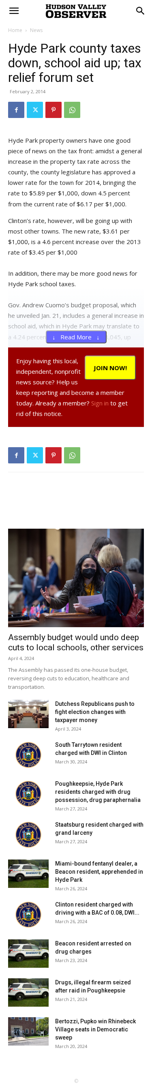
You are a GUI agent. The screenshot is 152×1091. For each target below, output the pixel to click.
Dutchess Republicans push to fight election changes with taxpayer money (95, 712)
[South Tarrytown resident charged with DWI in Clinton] (28, 755)
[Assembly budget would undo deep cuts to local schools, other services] (76, 578)
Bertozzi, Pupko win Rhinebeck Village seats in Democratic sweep (95, 1029)
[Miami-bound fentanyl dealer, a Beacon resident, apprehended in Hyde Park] (28, 874)
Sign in (100, 403)
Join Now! (110, 368)
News (36, 30)
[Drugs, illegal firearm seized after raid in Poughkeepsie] (28, 992)
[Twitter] (35, 110)
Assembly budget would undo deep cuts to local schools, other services (75, 642)
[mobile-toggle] (14, 11)
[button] (140, 11)
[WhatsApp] (72, 110)
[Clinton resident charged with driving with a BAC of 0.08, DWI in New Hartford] (28, 914)
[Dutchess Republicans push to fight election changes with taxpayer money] (28, 714)
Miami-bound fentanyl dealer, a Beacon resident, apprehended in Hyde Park (99, 871)
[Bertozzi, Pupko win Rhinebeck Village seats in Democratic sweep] (28, 1031)
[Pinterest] (53, 110)
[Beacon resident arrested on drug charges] (28, 953)
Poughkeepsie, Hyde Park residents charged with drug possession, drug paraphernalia (98, 791)
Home (15, 30)
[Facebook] (16, 110)
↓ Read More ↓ (76, 337)
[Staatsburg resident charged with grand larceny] (28, 835)
